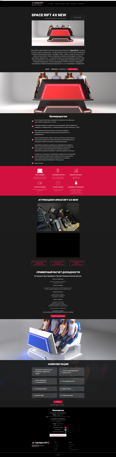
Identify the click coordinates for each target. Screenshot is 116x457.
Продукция (57, 3)
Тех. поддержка (71, 444)
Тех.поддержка (73, 3)
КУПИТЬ (58, 402)
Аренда (55, 449)
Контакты (70, 448)
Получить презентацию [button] (58, 316)
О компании (50, 3)
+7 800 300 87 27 (80, 3)
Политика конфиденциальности (74, 449)
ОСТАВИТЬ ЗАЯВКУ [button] (77, 17)
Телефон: (58, 423)
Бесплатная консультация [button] (58, 435)
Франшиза (62, 3)
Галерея (67, 3)
